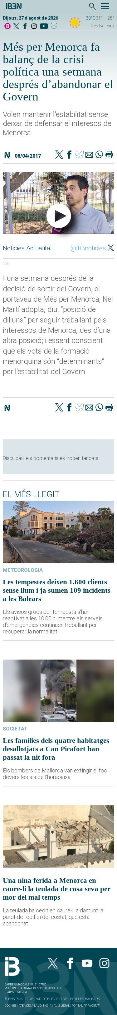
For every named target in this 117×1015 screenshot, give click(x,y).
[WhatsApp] (99, 155)
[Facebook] (25, 26)
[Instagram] (34, 26)
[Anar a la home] (7, 26)
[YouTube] (44, 26)
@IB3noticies (88, 248)
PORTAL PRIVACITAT (86, 1005)
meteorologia (23, 570)
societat (15, 729)
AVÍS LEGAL (62, 1005)
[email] (89, 155)
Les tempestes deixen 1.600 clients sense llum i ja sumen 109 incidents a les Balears (56, 590)
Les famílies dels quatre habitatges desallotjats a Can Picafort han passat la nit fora (56, 748)
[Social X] (16, 26)
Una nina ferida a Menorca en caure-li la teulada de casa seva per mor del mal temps (56, 888)
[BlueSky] (55, 26)
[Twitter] (59, 155)
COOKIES (11, 1005)
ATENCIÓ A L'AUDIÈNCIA (35, 1005)
